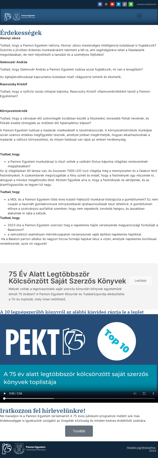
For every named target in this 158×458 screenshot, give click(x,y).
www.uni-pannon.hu (146, 4)
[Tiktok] (124, 4)
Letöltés (140, 280)
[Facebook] (100, 4)
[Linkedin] (118, 4)
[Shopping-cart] (131, 4)
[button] (139, 16)
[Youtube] (112, 4)
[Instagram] (106, 4)
